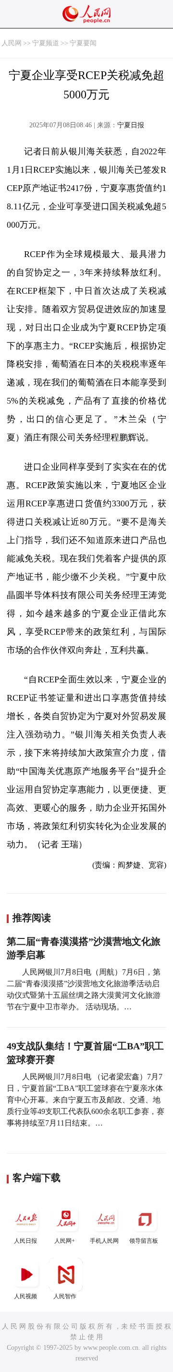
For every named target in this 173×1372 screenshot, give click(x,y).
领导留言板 (143, 1240)
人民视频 (25, 1296)
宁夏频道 (45, 43)
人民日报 (25, 1240)
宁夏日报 (130, 125)
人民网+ (64, 1240)
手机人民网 (104, 1240)
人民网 (11, 43)
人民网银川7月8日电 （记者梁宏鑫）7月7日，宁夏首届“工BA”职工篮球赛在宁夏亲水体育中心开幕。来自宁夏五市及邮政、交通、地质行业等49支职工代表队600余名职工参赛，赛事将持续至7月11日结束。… (85, 1100)
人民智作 (64, 1296)
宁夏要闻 (83, 43)
